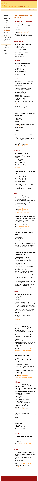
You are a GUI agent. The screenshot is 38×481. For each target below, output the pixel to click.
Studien (5, 35)
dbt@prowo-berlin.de (23, 314)
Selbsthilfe (6, 32)
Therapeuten (7, 29)
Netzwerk (6, 25)
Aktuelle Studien (7, 37)
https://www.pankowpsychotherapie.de (24, 350)
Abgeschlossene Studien (7, 40)
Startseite (6, 15)
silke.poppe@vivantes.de (20, 408)
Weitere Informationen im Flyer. (22, 212)
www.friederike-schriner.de (21, 445)
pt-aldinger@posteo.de (30, 348)
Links (5, 50)
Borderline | (19, 7)
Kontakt (6, 53)
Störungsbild (7, 18)
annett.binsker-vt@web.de (24, 226)
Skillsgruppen (7, 30)
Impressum (27, 9)
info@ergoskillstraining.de (24, 31)
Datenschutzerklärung (33, 9)
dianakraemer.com (23, 51)
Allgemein (6, 45)
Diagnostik (6, 20)
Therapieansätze (7, 22)
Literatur (6, 43)
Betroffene (6, 47)
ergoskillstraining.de (23, 32)
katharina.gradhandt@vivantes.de (22, 410)
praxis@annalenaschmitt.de (25, 463)
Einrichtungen (7, 27)
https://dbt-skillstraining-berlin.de (22, 103)
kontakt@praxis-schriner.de (25, 443)
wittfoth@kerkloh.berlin (20, 125)
